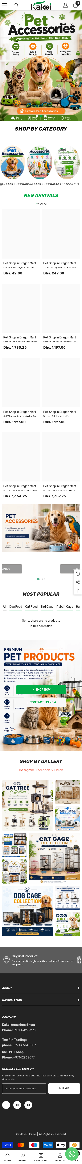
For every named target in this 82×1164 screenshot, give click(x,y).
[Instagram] (17, 1105)
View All (42, 203)
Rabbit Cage (65, 606)
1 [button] (37, 116)
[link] (27, 911)
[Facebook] (6, 1105)
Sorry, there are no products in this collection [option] (41, 623)
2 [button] (41, 116)
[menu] (4, 5)
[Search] (16, 5)
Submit (64, 1088)
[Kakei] (18, 162)
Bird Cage (47, 606)
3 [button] (45, 116)
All (5, 606)
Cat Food (31, 606)
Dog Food (15, 606)
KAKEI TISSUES (45, 184)
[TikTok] (28, 1105)
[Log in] (65, 5)
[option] (41, 65)
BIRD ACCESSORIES (18, 184)
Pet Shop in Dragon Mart (19, 263)
